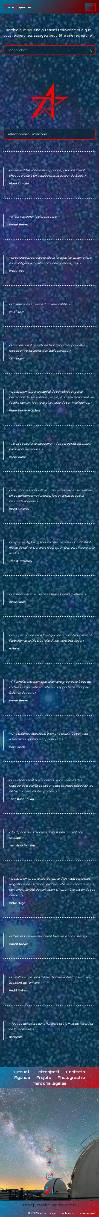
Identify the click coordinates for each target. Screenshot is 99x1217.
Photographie (71, 1077)
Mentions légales (49, 1083)
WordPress (67, 1205)
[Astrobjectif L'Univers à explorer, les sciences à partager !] (17, 6)
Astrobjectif (48, 1072)
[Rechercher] (90, 50)
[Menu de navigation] (90, 7)
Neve (27, 1205)
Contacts (75, 1072)
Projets (43, 1077)
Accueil (21, 1072)
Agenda (22, 1077)
